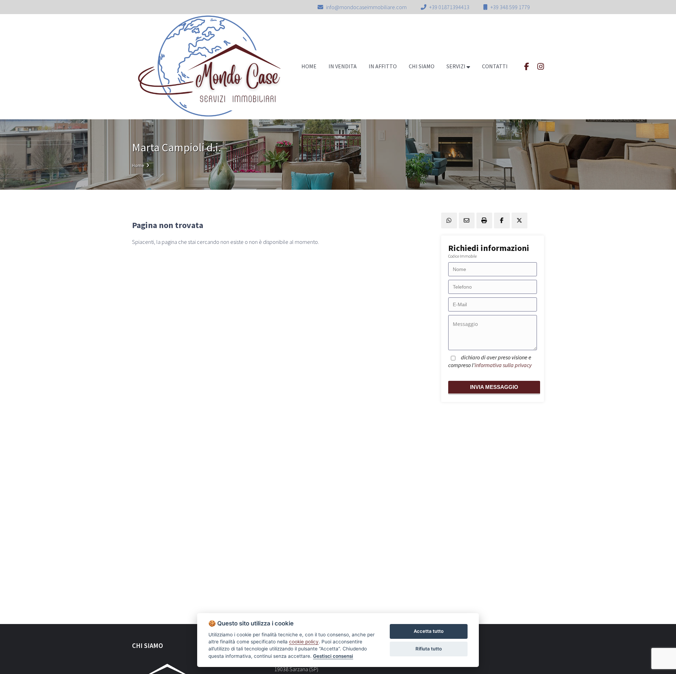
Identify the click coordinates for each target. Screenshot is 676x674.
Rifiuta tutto (428, 648)
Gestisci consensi (333, 656)
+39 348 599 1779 (510, 7)
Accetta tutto (429, 631)
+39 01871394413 (449, 7)
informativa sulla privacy (503, 364)
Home (138, 165)
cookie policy (304, 641)
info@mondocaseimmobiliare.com (366, 7)
